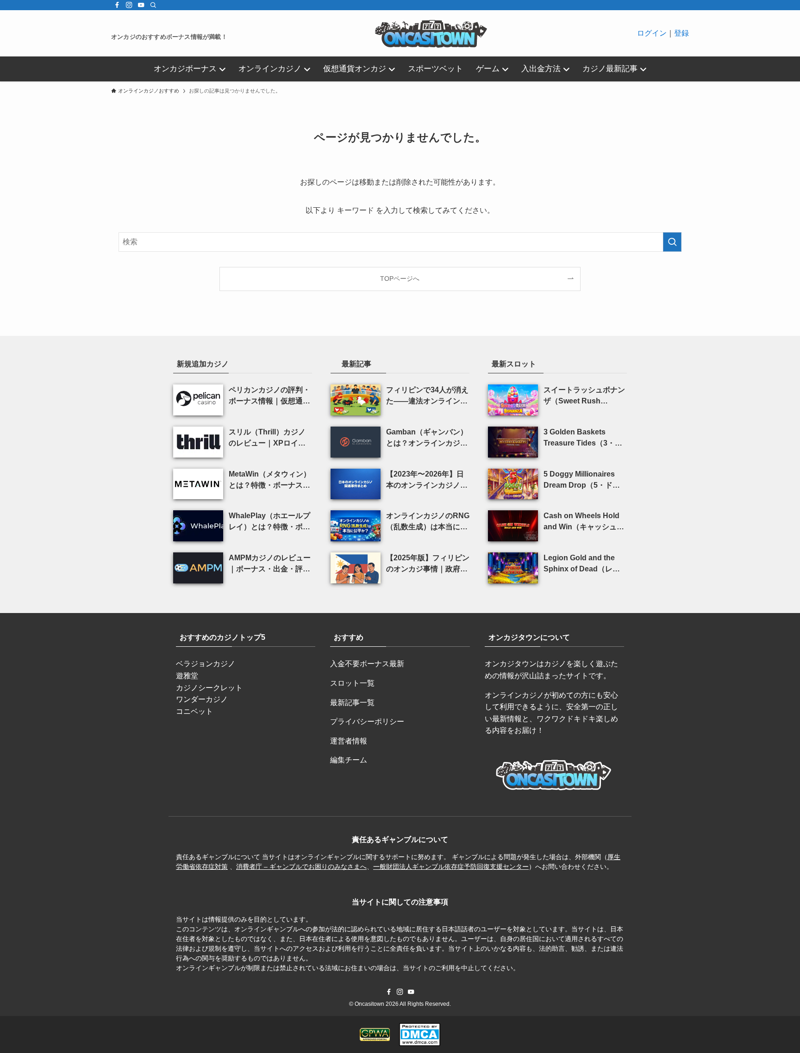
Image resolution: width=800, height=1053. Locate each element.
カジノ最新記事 (610, 68)
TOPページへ (399, 278)
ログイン (652, 33)
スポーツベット (435, 68)
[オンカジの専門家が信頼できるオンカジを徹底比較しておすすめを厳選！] (431, 33)
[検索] (153, 5)
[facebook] (117, 5)
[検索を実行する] (672, 242)
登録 (681, 33)
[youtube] (141, 5)
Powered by (403, 1043)
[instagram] (129, 5)
